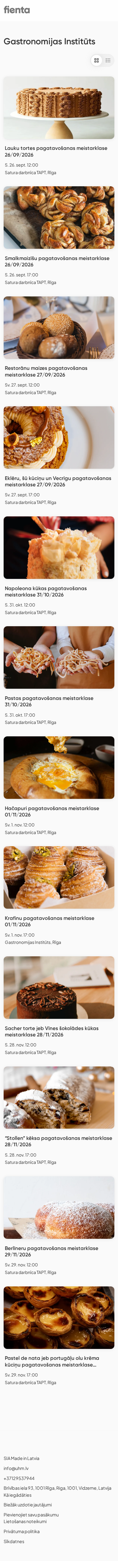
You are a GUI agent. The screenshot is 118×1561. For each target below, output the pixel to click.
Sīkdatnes (14, 1541)
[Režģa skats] (96, 60)
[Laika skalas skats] (108, 60)
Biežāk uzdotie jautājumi (28, 1504)
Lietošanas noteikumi (25, 1521)
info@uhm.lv (16, 1468)
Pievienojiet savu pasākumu (31, 1514)
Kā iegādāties (17, 1495)
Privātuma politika (22, 1531)
